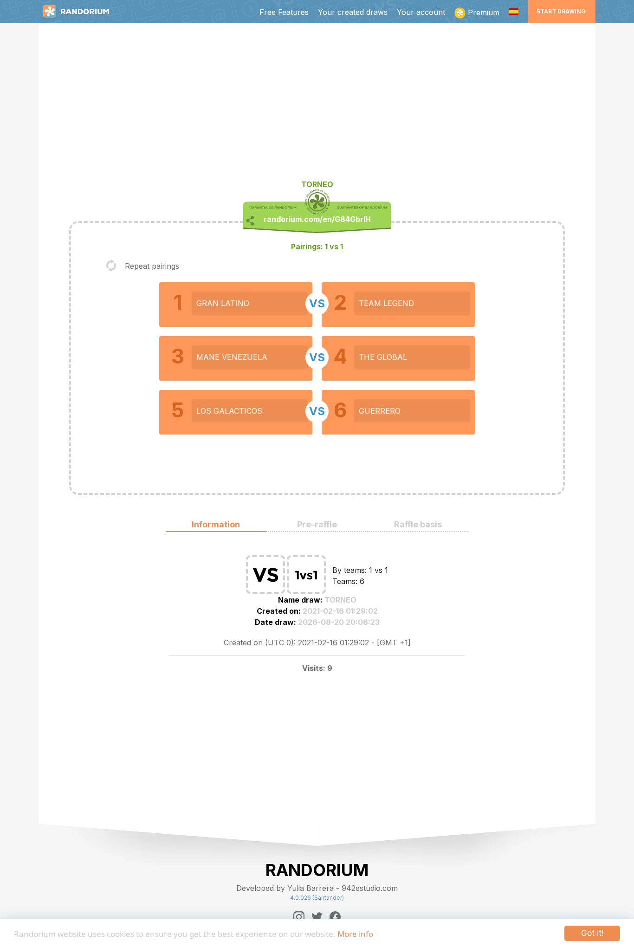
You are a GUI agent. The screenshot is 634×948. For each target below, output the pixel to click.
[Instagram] (298, 916)
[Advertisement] (317, 105)
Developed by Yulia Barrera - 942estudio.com (317, 888)
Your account (421, 12)
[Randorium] (81, 11)
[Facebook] (335, 916)
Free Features (284, 12)
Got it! (592, 933)
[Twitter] (317, 916)
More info (355, 934)
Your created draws (353, 12)
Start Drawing (561, 11)
